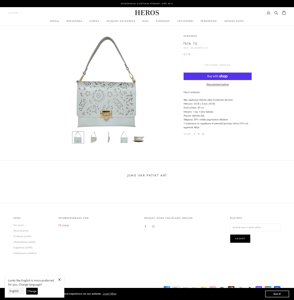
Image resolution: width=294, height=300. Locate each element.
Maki (146, 21)
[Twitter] (199, 134)
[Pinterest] (203, 134)
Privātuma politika (22, 236)
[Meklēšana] (276, 12)
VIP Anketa (63, 225)
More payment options (217, 84)
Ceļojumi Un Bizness (121, 21)
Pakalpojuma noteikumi (25, 253)
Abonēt (240, 238)
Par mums (19, 225)
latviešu (13, 13)
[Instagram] (153, 226)
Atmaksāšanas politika (25, 242)
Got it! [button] (277, 294)
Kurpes (94, 21)
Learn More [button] (110, 293)
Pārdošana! (209, 21)
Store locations (21, 230)
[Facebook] (194, 134)
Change (32, 291)
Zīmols (54, 21)
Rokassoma (75, 21)
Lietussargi (185, 21)
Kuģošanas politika (23, 247)
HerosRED (190, 36)
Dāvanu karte (234, 21)
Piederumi (163, 21)
